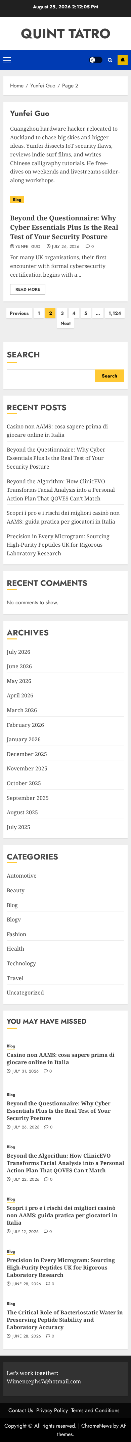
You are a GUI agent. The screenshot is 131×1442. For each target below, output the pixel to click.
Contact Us (20, 1410)
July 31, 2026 (25, 1071)
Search (23, 354)
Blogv (14, 919)
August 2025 (22, 812)
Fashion (16, 934)
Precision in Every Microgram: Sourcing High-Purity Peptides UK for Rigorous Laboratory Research (58, 545)
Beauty (16, 890)
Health (15, 948)
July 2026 (18, 652)
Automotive (22, 875)
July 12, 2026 (25, 1232)
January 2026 (24, 739)
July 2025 (18, 827)
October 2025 (24, 783)
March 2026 (22, 710)
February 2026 (25, 725)
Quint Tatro (66, 33)
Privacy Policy (52, 1410)
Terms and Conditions (95, 1410)
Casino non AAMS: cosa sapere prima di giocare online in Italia (61, 1058)
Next (65, 323)
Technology (21, 963)
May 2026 (19, 681)
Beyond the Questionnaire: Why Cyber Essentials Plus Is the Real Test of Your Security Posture (64, 227)
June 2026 (19, 666)
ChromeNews (96, 1426)
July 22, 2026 (26, 1179)
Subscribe (123, 60)
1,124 (114, 313)
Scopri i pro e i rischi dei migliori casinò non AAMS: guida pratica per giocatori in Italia (62, 1215)
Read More (27, 289)
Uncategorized (25, 992)
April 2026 (20, 695)
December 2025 (27, 754)
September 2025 (28, 798)
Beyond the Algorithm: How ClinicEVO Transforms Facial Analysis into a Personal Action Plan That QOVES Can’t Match (61, 490)
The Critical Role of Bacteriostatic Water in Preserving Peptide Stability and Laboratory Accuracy (65, 1320)
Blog (17, 200)
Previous (19, 313)
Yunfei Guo (27, 247)
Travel (15, 978)
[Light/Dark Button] (95, 60)
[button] (7, 60)
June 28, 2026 (26, 1284)
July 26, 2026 (65, 247)
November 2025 (27, 768)
